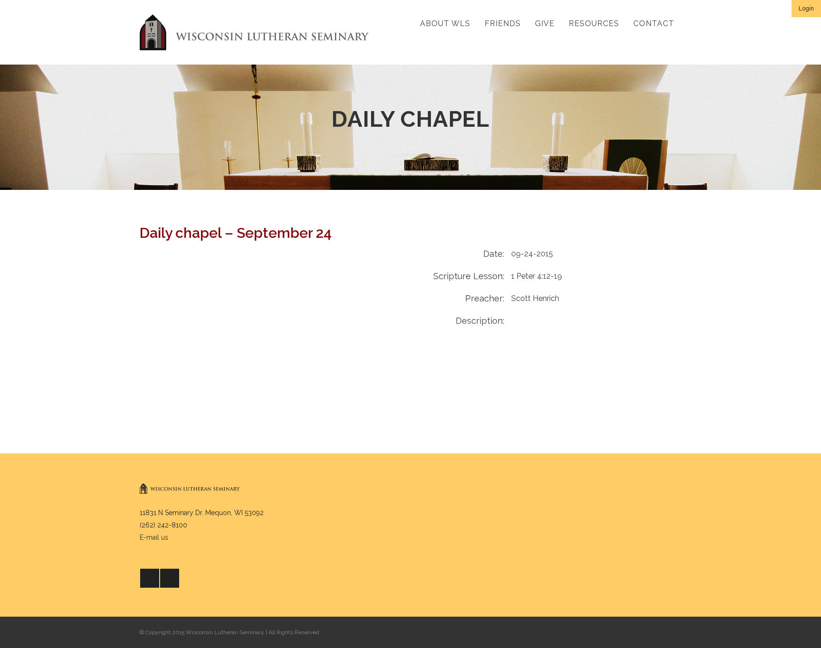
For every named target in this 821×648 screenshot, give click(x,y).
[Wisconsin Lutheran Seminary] (254, 32)
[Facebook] (149, 578)
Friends (503, 23)
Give (544, 23)
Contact (653, 23)
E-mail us (154, 537)
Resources (594, 23)
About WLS (445, 23)
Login (806, 8)
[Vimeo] (169, 578)
